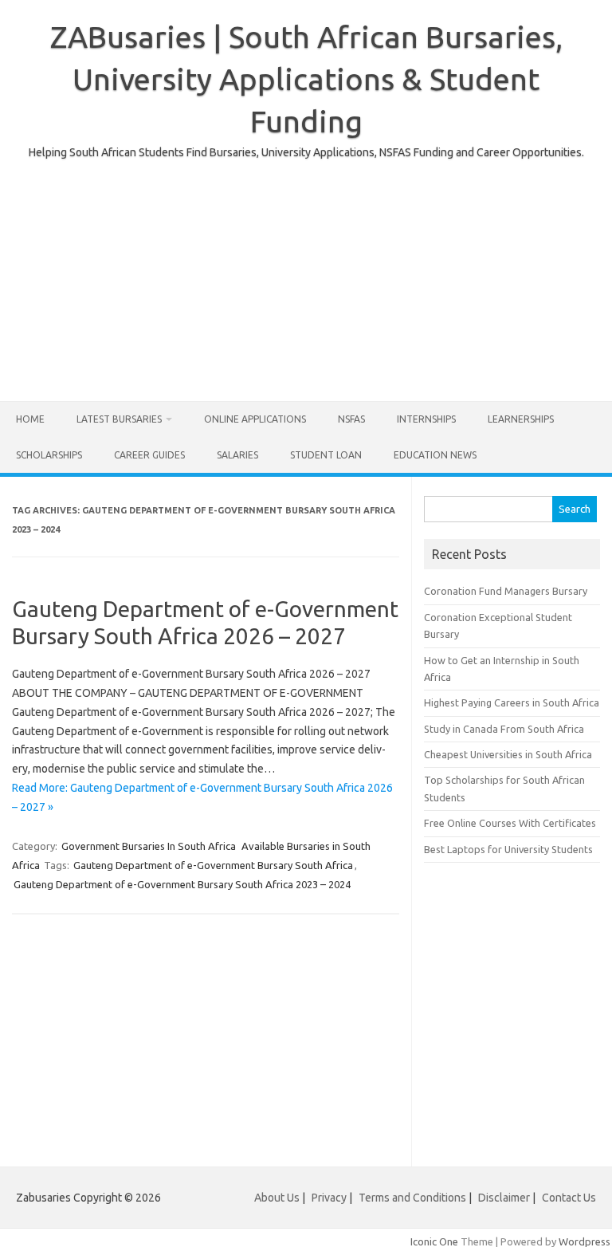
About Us (277, 1197)
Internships (426, 419)
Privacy (330, 1197)
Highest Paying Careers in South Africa (511, 702)
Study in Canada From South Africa (504, 728)
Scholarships (49, 455)
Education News (435, 455)
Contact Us (569, 1197)
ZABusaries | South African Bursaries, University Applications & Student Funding (306, 79)
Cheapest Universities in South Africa (508, 754)
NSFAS (351, 419)
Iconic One (434, 1241)
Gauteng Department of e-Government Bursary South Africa (213, 865)
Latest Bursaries (119, 419)
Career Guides (149, 455)
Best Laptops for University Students (508, 849)
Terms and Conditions (412, 1197)
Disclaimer (504, 1197)
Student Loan (326, 455)
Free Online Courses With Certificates (510, 822)
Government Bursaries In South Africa (148, 846)
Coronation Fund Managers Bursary (505, 590)
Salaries (237, 455)
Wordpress (584, 1241)
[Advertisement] (306, 273)
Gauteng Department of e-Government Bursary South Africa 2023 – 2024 (182, 884)
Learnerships (521, 419)
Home (30, 419)
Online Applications (255, 419)
